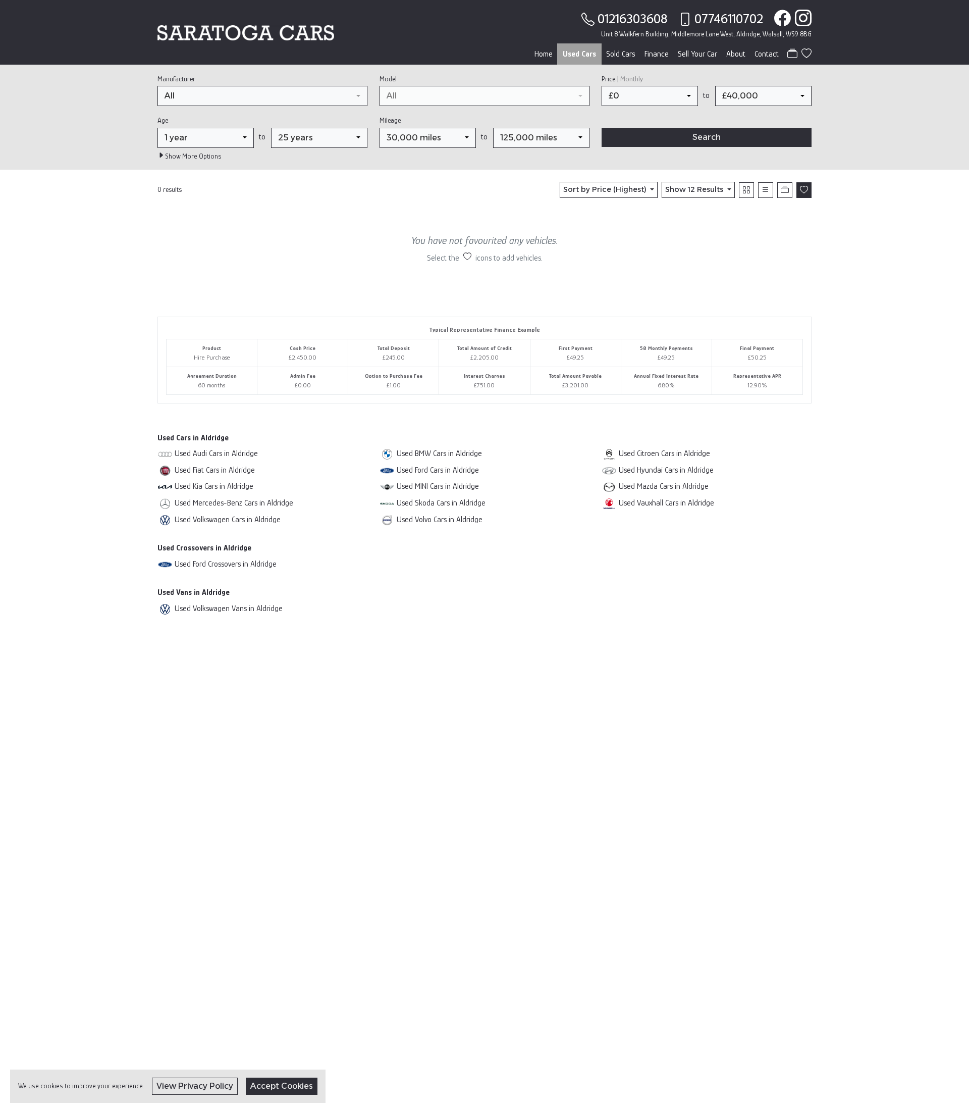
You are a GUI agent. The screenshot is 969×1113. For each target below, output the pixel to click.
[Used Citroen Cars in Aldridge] (609, 453)
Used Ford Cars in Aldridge (438, 470)
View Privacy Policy (194, 1086)
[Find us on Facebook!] (780, 18)
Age (162, 120)
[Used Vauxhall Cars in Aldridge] (609, 502)
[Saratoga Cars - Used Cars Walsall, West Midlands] (245, 31)
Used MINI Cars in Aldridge (438, 486)
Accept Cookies (281, 1086)
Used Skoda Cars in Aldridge (441, 502)
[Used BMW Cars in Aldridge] (387, 453)
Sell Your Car (697, 54)
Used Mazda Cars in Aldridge (664, 486)
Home (543, 54)
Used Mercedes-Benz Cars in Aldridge (234, 502)
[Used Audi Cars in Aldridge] (165, 453)
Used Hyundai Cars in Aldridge (666, 470)
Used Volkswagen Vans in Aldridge (229, 608)
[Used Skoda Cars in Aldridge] (387, 502)
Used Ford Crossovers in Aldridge (226, 564)
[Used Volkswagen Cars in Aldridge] (165, 519)
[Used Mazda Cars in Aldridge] (609, 486)
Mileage (390, 120)
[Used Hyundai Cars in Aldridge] (609, 470)
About (735, 54)
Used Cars (579, 54)
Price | (622, 79)
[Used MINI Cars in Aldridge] (387, 486)
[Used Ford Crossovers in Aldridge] (165, 564)
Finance (656, 54)
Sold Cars (620, 54)
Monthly (631, 79)
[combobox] (262, 96)
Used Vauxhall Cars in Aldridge (666, 502)
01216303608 (632, 18)
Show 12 (694, 189)
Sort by (605, 189)
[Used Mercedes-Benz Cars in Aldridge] (165, 502)
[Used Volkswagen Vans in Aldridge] (165, 608)
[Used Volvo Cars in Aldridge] (387, 519)
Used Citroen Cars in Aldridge (664, 453)
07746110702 (728, 18)
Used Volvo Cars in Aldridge (439, 519)
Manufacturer (176, 79)
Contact (767, 54)
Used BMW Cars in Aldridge (439, 453)
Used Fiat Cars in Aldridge (215, 470)
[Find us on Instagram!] (801, 18)
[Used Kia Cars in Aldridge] (165, 486)
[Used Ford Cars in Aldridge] (387, 470)
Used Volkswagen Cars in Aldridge (228, 519)
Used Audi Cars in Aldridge (216, 453)
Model (388, 79)
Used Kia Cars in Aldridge (214, 486)
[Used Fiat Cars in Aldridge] (165, 470)
